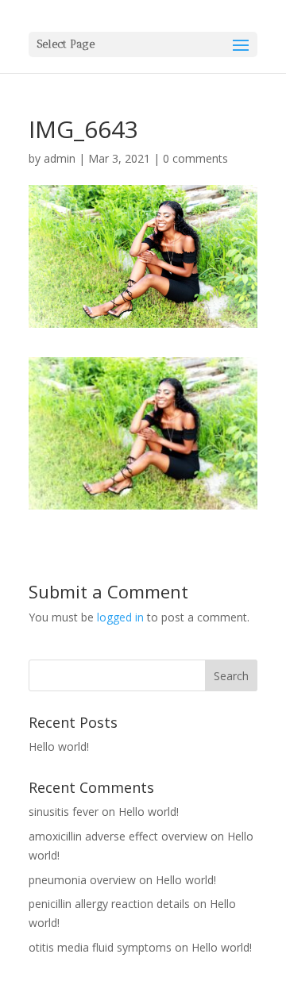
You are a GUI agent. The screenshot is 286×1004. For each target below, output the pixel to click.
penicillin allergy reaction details (109, 903)
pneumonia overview (82, 879)
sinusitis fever (64, 811)
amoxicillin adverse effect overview (118, 836)
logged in (120, 617)
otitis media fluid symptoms (100, 947)
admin (59, 158)
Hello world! (59, 746)
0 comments (195, 158)
